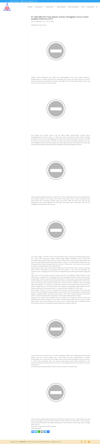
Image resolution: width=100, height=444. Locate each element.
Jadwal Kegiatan (61, 7)
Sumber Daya (49, 7)
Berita (52, 21)
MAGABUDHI (23, 442)
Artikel (83, 7)
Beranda (30, 7)
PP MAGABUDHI (38, 21)
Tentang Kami (38, 7)
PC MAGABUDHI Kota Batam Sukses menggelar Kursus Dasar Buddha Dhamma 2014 (60, 17)
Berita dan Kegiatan (73, 7)
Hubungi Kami (90, 7)
